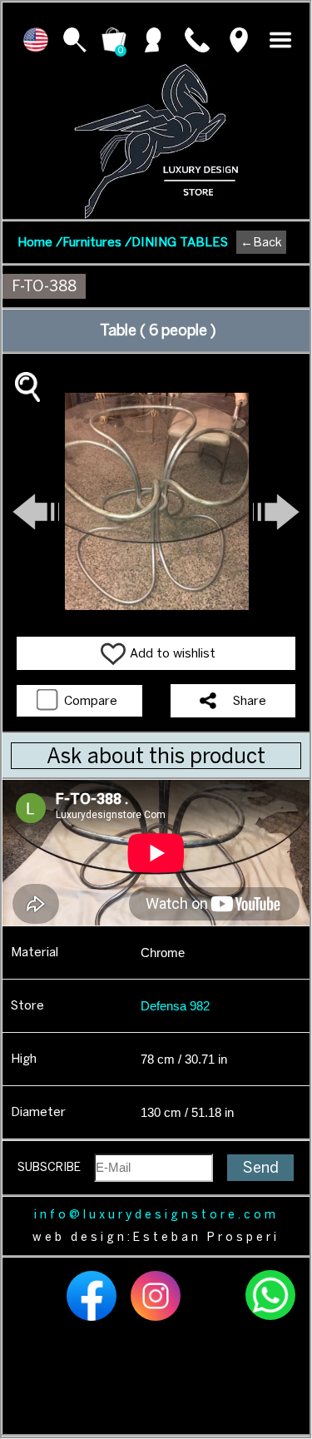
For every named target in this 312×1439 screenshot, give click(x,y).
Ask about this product (156, 755)
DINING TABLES (179, 242)
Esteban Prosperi (206, 1237)
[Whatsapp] (270, 1317)
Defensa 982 (175, 1006)
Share (249, 700)
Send (261, 1168)
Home (39, 242)
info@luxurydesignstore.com (156, 1215)
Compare (89, 700)
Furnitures (96, 242)
